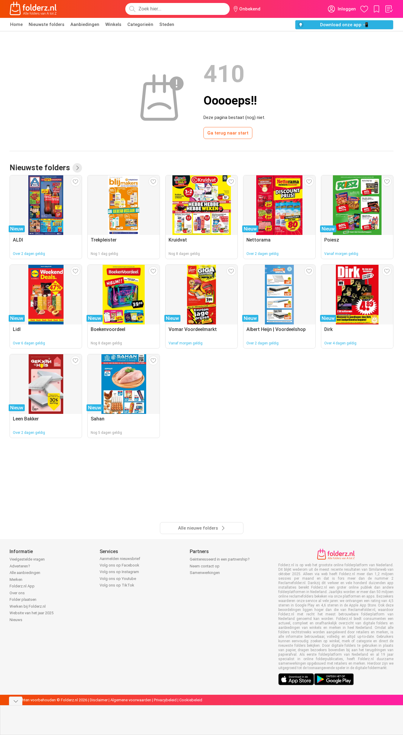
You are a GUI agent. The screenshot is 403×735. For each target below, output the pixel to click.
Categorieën (140, 24)
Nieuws (16, 620)
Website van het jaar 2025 (31, 613)
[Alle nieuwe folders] (77, 168)
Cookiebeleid (190, 700)
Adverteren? (20, 566)
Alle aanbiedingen (25, 572)
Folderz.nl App (22, 586)
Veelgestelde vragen (27, 559)
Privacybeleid (165, 700)
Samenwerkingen (205, 572)
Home (16, 24)
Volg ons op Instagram (119, 572)
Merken (16, 579)
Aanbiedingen (84, 24)
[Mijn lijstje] (388, 9)
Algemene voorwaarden (130, 700)
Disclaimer (99, 700)
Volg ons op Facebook (119, 565)
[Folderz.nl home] (33, 8)
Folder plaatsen (23, 599)
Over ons (17, 593)
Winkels (113, 24)
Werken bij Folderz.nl (28, 606)
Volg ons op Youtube (118, 578)
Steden (166, 24)
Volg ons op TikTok (117, 585)
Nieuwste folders (46, 24)
